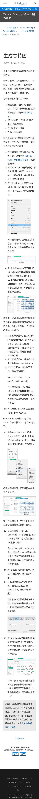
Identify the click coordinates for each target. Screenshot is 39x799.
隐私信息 (24, 778)
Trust (20, 782)
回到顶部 (20, 739)
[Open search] (35, 3)
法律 (8, 778)
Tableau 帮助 (11, 28)
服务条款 (16, 778)
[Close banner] (36, 8)
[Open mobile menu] (5, 3)
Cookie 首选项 (17, 786)
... (19, 31)
